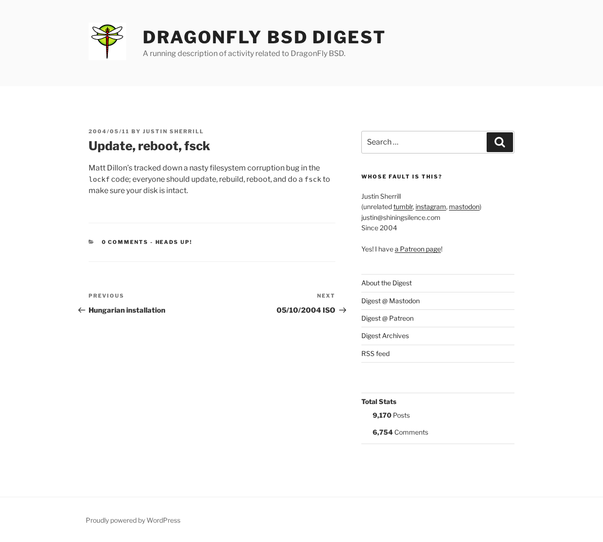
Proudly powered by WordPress (133, 520)
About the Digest (386, 283)
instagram (431, 206)
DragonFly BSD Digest (264, 37)
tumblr (403, 206)
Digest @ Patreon (387, 318)
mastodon (464, 206)
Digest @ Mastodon (390, 301)
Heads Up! (174, 242)
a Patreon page (418, 249)
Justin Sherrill (173, 131)
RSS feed (375, 353)
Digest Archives (385, 336)
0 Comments (125, 242)
